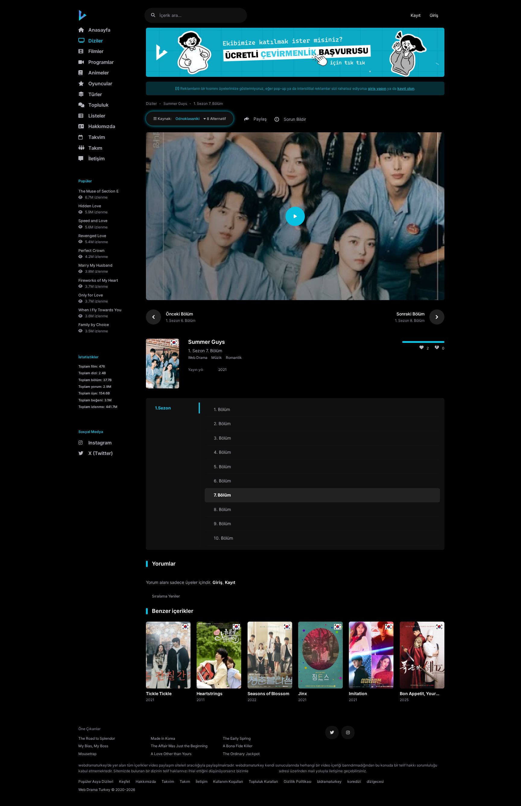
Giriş (434, 15)
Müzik (216, 357)
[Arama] (155, 15)
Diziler (95, 41)
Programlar (101, 62)
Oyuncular (100, 83)
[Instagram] (348, 732)
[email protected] (263, 771)
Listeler (96, 116)
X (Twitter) (100, 453)
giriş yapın (377, 88)
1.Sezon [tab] (163, 407)
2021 (150, 700)
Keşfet (124, 781)
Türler (95, 94)
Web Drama (197, 357)
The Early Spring (237, 738)
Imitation (358, 693)
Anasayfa (99, 30)
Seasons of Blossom (268, 693)
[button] (256, 119)
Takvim (96, 137)
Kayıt (416, 15)
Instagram (100, 443)
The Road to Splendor (96, 738)
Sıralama (166, 596)
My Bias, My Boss (93, 746)
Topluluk (98, 105)
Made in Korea (163, 738)
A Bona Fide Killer (237, 746)
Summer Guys (175, 103)
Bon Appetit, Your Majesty (418, 694)
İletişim (96, 158)
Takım (95, 148)
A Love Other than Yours (171, 753)
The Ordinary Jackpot (241, 753)
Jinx (302, 693)
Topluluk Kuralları (263, 781)
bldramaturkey (329, 781)
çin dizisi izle (404, 771)
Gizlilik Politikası (297, 781)
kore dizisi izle (380, 771)
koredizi (354, 781)
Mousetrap (87, 753)
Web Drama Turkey (94, 789)
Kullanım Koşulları (228, 781)
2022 (252, 700)
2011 (201, 700)
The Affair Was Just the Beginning (179, 746)
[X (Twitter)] (332, 732)
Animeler (98, 73)
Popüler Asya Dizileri (95, 781)
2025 (404, 700)
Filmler (95, 51)
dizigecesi (375, 781)
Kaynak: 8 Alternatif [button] (191, 118)
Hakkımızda (101, 126)
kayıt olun (405, 88)
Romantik (234, 357)
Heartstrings (210, 693)
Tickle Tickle (159, 693)
